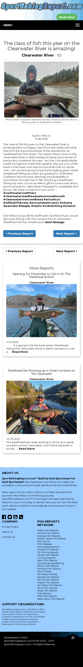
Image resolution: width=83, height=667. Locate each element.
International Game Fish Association (20, 614)
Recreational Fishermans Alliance (19, 624)
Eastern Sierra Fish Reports (51, 538)
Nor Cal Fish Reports (48, 579)
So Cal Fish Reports (47, 588)
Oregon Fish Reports (48, 582)
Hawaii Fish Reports (48, 555)
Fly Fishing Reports (47, 552)
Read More (20, 351)
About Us (7, 531)
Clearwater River (38, 55)
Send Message (54, 222)
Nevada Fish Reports (48, 577)
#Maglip (24, 205)
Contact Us (8, 536)
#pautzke (10, 205)
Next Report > (66, 233)
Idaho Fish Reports (47, 560)
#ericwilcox (52, 199)
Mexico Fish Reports (48, 565)
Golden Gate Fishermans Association (20, 621)
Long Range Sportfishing (50, 563)
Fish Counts (43, 541)
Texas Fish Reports (47, 590)
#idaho (36, 205)
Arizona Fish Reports (48, 533)
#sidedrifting (52, 205)
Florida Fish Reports (47, 549)
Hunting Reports (46, 557)
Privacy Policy (10, 526)
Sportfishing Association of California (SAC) (23, 609)
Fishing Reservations (48, 546)
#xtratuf (69, 205)
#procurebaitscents (44, 202)
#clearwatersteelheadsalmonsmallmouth (34, 196)
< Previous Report (19, 233)
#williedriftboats (16, 202)
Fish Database (44, 544)
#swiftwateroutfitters (19, 193)
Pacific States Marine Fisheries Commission (23, 611)
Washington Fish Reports (50, 599)
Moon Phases (44, 571)
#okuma (66, 202)
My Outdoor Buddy (47, 574)
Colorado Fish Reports (48, 535)
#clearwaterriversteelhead (23, 199)
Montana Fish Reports (49, 568)
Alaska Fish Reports (47, 530)
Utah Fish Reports (47, 596)
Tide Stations (44, 593)
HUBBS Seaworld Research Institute (20, 619)
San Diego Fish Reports (49, 585)
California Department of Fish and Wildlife (23, 616)
